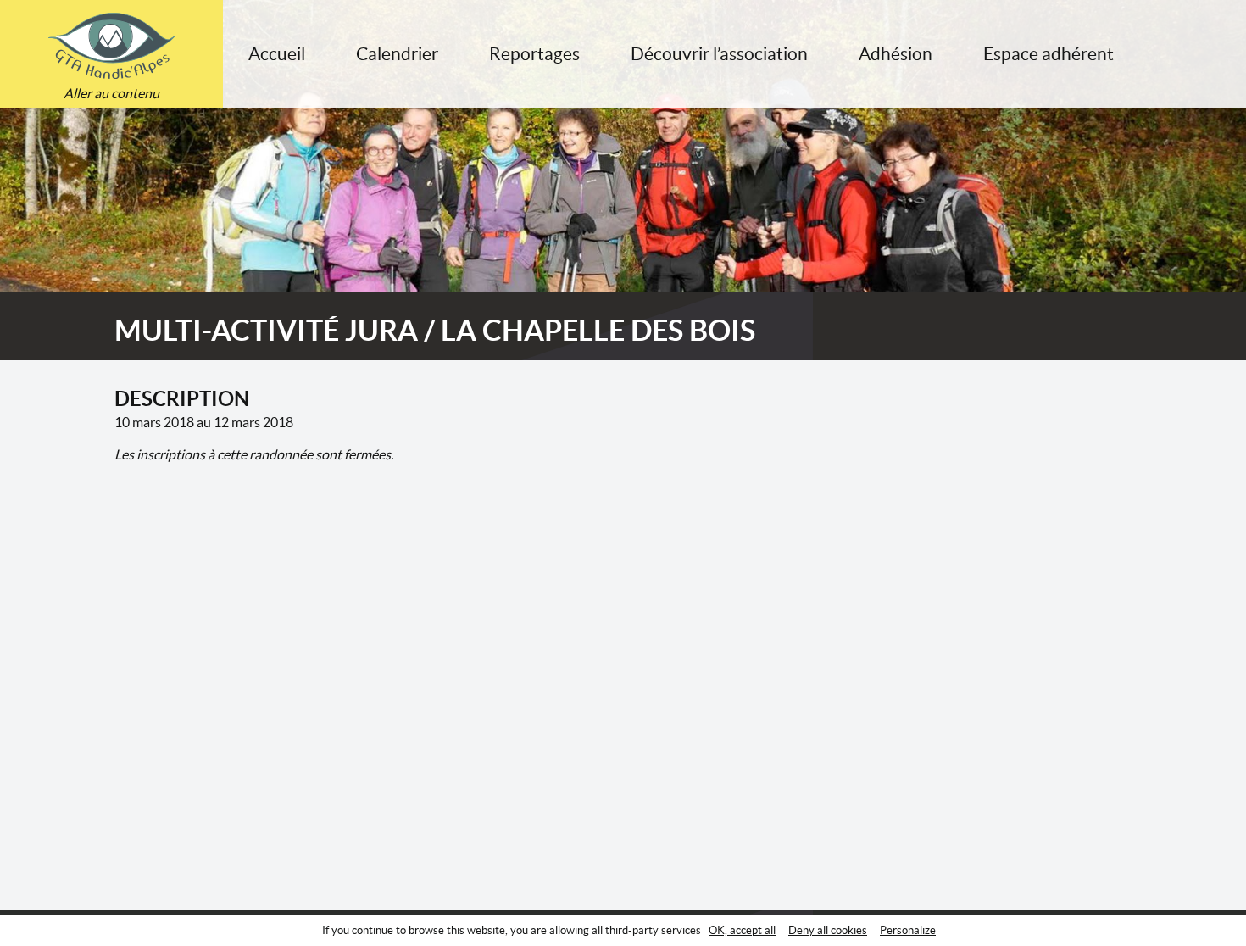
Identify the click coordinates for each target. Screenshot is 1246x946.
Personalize (908, 930)
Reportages (534, 54)
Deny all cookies (827, 930)
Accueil (276, 54)
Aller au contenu (111, 93)
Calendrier (397, 54)
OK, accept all (742, 930)
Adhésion (895, 54)
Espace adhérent (1048, 54)
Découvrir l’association (719, 54)
